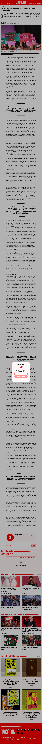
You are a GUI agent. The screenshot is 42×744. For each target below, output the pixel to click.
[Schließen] (28, 364)
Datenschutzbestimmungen (20, 379)
